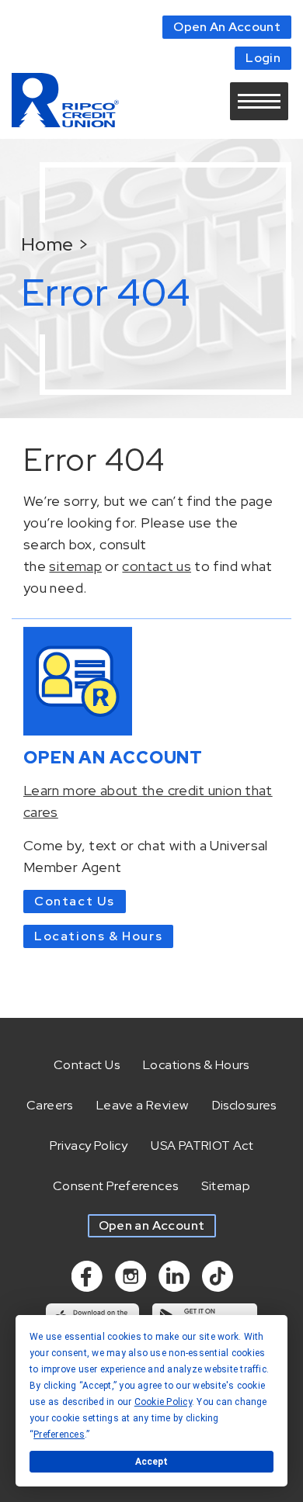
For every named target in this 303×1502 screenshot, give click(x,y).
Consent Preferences (116, 1186)
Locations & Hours (98, 936)
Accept (151, 1461)
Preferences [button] (59, 1434)
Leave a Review (142, 1105)
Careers (49, 1105)
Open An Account (226, 27)
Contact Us (74, 901)
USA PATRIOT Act (202, 1145)
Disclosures (244, 1105)
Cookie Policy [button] (163, 1401)
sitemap (75, 566)
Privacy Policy (89, 1145)
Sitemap (225, 1186)
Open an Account (152, 1225)
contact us (156, 566)
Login (263, 58)
